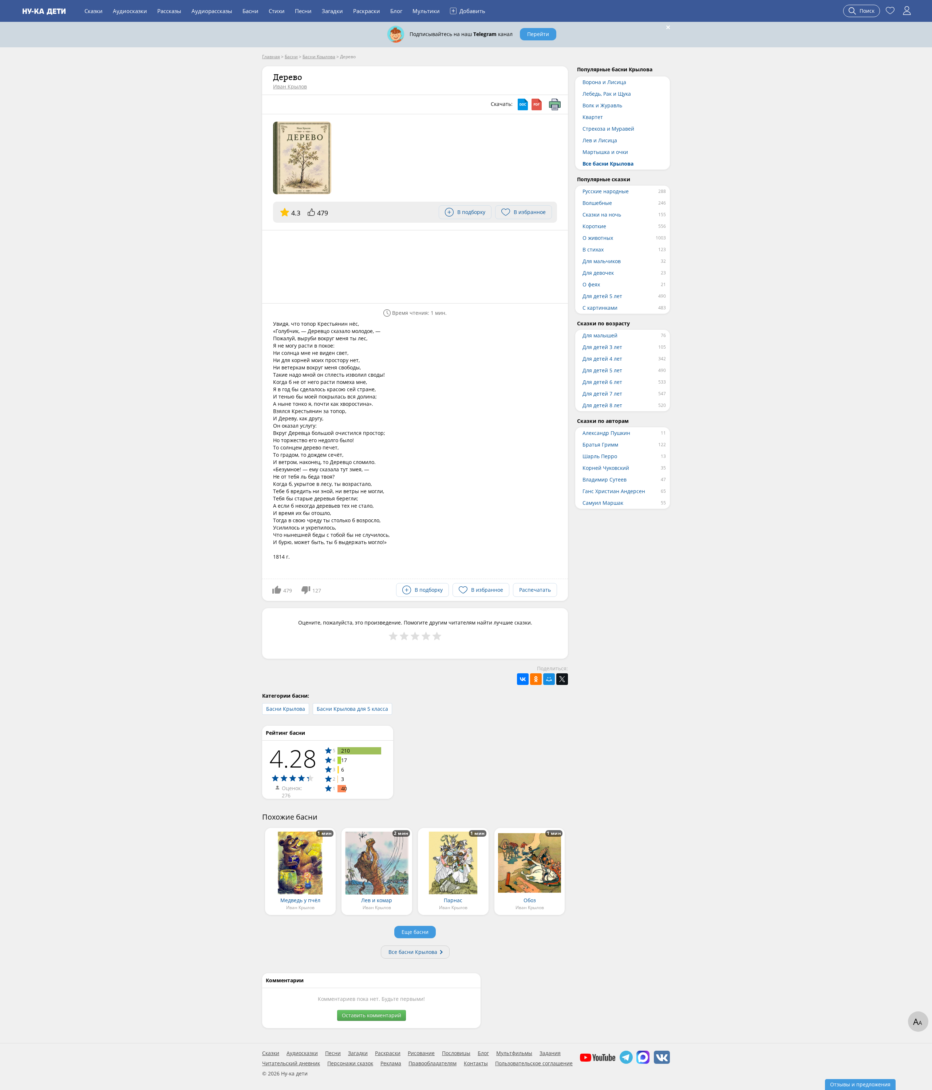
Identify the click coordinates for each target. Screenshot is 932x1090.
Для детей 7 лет (602, 393)
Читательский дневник (291, 1063)
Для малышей (599, 335)
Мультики (426, 11)
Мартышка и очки (605, 151)
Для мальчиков (601, 261)
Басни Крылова (285, 708)
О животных (597, 237)
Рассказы (169, 11)
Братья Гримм (600, 444)
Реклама (390, 1063)
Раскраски (366, 11)
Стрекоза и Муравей (608, 128)
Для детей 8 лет (602, 405)
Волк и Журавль (602, 105)
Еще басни (415, 931)
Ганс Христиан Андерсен (613, 491)
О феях (591, 284)
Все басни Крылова (412, 951)
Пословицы (456, 1053)
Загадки (332, 11)
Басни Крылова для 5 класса (352, 708)
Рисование (421, 1053)
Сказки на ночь (601, 214)
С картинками (599, 307)
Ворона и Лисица (604, 82)
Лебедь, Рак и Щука (606, 93)
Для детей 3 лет (602, 347)
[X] (562, 679)
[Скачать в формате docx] (523, 104)
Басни (250, 11)
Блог (396, 11)
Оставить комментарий (371, 1015)
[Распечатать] (555, 104)
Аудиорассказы (211, 11)
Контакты (476, 1063)
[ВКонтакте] (523, 679)
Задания (550, 1053)
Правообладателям (432, 1063)
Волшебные (597, 202)
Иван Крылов (290, 86)
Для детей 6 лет (602, 381)
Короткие (594, 226)
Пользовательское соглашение (534, 1063)
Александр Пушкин (606, 432)
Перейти (538, 34)
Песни (303, 11)
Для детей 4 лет (602, 358)
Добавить (468, 10)
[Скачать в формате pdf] (537, 104)
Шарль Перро (599, 456)
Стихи (277, 11)
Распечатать (535, 589)
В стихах (593, 249)
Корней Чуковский (605, 467)
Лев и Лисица (599, 140)
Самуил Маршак (602, 502)
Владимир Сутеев (604, 479)
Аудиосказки (130, 11)
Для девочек (598, 272)
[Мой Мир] (549, 679)
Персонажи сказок (350, 1063)
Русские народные (605, 191)
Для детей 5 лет (602, 296)
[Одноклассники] (536, 679)
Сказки (93, 11)
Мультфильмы (514, 1053)
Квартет (592, 117)
